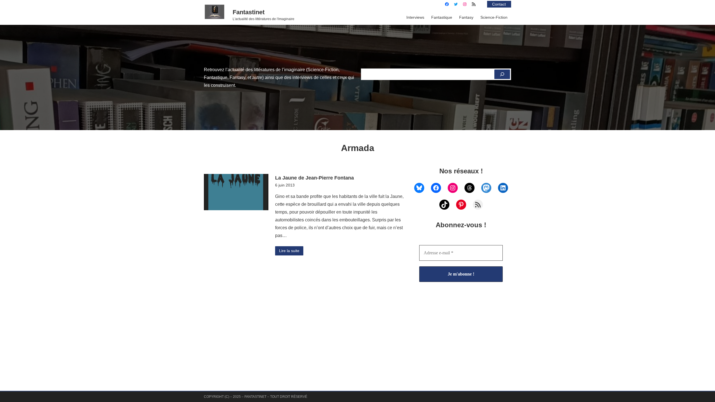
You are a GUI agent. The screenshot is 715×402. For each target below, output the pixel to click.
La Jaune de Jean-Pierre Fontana (314, 178)
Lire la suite (289, 250)
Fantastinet (248, 12)
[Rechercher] (502, 74)
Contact (499, 4)
